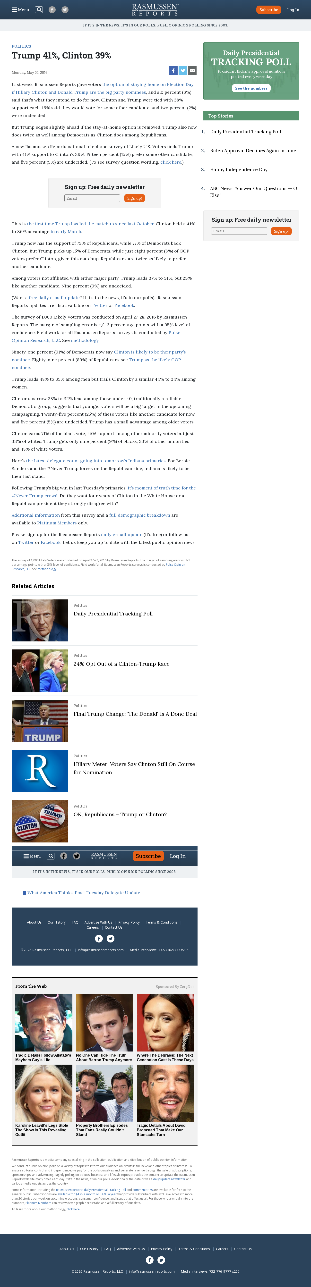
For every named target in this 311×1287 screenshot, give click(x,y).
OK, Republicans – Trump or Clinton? (120, 814)
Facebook (124, 305)
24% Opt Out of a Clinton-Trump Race (122, 663)
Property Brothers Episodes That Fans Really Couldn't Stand (102, 1130)
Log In (293, 10)
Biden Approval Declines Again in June (253, 150)
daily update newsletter (169, 1179)
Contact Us (113, 927)
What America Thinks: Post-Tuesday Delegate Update (83, 892)
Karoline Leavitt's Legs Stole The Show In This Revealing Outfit (41, 1130)
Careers (93, 927)
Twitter (99, 305)
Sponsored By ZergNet (175, 986)
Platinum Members (57, 523)
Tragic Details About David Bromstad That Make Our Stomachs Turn (161, 1130)
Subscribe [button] (268, 9)
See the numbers (251, 88)
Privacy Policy (129, 922)
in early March (66, 231)
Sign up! (134, 198)
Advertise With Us (98, 922)
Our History (57, 922)
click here (170, 162)
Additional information (36, 515)
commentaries (143, 1190)
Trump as (139, 359)
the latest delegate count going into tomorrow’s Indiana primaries (96, 460)
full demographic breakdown (139, 515)
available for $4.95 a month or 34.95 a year (87, 1194)
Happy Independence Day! (239, 169)
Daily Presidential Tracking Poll (113, 613)
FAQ (75, 922)
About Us (34, 922)
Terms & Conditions (161, 922)
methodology (85, 340)
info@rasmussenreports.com (101, 950)
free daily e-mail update (54, 297)
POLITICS (21, 46)
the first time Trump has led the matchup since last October (90, 224)
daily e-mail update (121, 534)
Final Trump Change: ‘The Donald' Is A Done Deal (135, 713)
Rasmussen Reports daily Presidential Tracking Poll (91, 1190)
